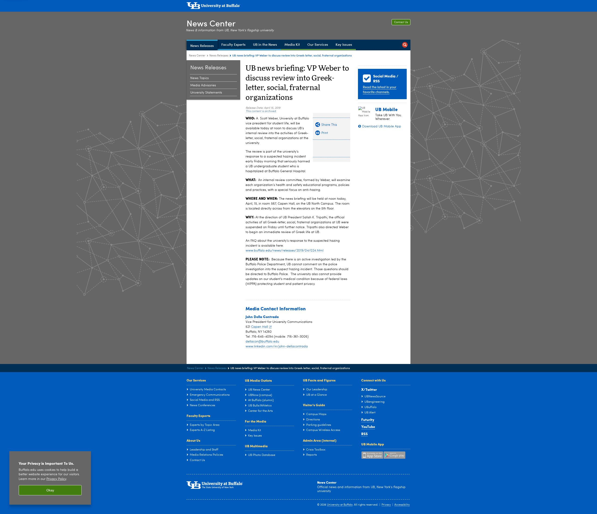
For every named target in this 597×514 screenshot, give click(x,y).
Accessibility (402, 505)
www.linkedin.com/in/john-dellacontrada (277, 346)
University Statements (206, 92)
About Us (193, 440)
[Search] (404, 45)
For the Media (255, 421)
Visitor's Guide (314, 404)
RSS (364, 433)
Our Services (196, 380)
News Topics (199, 78)
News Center (211, 23)
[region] (50, 478)
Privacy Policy (56, 479)
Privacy (386, 505)
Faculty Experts (198, 415)
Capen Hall (259, 327)
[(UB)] (298, 6)
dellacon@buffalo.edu (262, 341)
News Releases (218, 55)
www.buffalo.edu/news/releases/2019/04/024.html (284, 250)
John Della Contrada (262, 316)
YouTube (368, 426)
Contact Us (401, 22)
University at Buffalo (340, 505)
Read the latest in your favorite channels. (379, 89)
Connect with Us (373, 380)
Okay (50, 490)
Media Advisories (203, 85)
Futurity (367, 419)
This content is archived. (261, 111)
